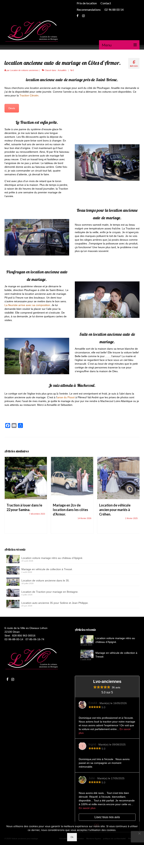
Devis (11, 108)
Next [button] (136, 497)
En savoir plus (87, 807)
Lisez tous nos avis (107, 817)
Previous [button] (7, 497)
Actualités (62, 70)
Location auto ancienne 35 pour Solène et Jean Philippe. (54, 602)
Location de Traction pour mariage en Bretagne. (49, 591)
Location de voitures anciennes (24, 70)
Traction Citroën (29, 95)
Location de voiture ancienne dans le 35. (45, 580)
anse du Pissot (66, 397)
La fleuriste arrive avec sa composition (27, 305)
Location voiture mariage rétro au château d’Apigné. (52, 557)
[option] (26, 497)
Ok (72, 837)
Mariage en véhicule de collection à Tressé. (47, 569)
